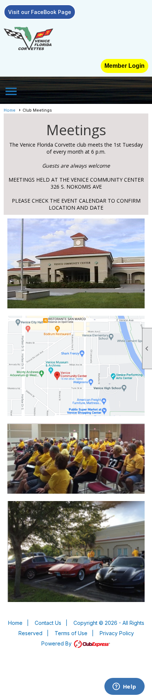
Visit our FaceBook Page (39, 12)
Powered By (57, 643)
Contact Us (48, 623)
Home (9, 110)
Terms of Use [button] (71, 633)
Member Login (124, 66)
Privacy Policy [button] (117, 633)
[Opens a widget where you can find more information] (124, 687)
